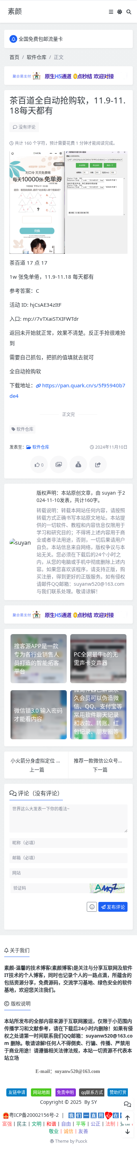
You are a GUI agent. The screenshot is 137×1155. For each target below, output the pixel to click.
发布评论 (115, 907)
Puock (81, 1141)
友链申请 (16, 1092)
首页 (14, 57)
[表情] (92, 907)
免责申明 (65, 1092)
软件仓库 (36, 57)
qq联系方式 (92, 1092)
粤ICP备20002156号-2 (34, 1115)
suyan (109, 492)
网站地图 (41, 1092)
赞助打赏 (118, 1092)
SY (94, 1102)
